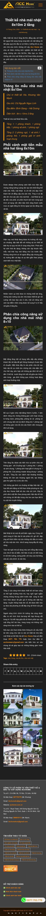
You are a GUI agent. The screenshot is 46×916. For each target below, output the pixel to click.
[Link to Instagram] (34, 671)
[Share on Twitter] (8, 671)
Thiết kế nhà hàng (9, 849)
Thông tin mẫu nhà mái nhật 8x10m (20, 71)
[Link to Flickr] (23, 913)
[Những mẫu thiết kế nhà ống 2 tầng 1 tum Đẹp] (32, 718)
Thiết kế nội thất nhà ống (29, 860)
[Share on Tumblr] (18, 671)
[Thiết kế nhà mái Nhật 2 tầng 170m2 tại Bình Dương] (32, 757)
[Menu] (39, 5)
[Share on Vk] (21, 671)
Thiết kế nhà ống (36, 853)
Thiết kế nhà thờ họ (24, 853)
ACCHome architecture (11, 839)
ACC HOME (29, 910)
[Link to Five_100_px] (8, 913)
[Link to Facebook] (19, 913)
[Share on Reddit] (24, 671)
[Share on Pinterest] (11, 671)
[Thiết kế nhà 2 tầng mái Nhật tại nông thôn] (13, 699)
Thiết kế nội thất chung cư (11, 860)
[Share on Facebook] (5, 671)
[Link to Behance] (31, 671)
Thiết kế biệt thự (20, 846)
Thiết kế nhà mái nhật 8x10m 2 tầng (23, 22)
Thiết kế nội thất (9, 856)
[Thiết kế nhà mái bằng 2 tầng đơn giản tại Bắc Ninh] (32, 699)
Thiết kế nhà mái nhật (30, 29)
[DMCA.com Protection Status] (10, 871)
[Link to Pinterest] (33, 913)
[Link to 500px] (27, 671)
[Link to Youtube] (40, 671)
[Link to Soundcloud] (37, 671)
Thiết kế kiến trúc (33, 846)
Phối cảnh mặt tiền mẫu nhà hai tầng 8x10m (23, 73)
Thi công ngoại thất (24, 843)
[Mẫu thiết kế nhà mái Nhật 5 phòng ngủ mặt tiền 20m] (13, 757)
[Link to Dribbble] (16, 913)
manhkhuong (23, 32)
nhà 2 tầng (11, 658)
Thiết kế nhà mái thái (10, 853)
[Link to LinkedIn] (30, 913)
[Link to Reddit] (37, 913)
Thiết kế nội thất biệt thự (22, 856)
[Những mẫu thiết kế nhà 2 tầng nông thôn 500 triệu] (13, 718)
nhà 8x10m (19, 658)
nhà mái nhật (28, 658)
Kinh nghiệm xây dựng (10, 843)
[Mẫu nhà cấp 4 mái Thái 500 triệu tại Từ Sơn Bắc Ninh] (32, 737)
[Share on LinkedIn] (15, 671)
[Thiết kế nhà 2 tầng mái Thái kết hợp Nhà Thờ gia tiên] (13, 737)
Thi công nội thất (9, 846)
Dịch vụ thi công (24, 839)
